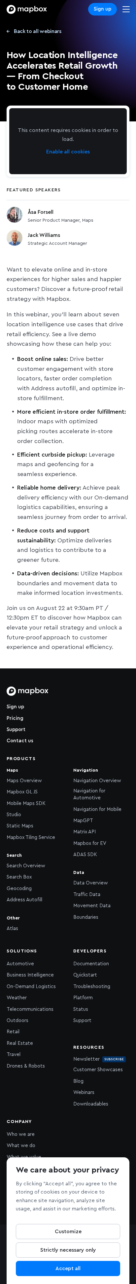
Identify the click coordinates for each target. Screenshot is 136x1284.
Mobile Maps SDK (26, 803)
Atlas (12, 928)
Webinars (83, 1092)
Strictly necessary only (68, 1250)
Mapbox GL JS (22, 791)
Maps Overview (24, 780)
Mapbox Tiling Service (31, 837)
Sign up (102, 9)
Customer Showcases (98, 1069)
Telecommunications (30, 1009)
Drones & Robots (26, 1066)
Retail (13, 1031)
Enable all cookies (68, 151)
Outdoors (17, 1020)
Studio (14, 814)
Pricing (15, 718)
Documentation (91, 963)
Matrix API (84, 831)
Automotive (20, 963)
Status (80, 1009)
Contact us (20, 740)
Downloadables (90, 1104)
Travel (13, 1054)
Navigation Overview (97, 780)
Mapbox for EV (89, 843)
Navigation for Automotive (89, 794)
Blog (78, 1081)
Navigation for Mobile (97, 809)
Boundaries (85, 917)
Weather (17, 997)
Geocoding (19, 888)
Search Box (19, 877)
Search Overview (26, 865)
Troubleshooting (91, 986)
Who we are (21, 1134)
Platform (83, 997)
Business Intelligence (30, 975)
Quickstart (85, 975)
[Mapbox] (27, 9)
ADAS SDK (85, 854)
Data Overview (90, 883)
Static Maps (20, 825)
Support (16, 729)
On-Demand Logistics (31, 986)
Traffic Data (86, 894)
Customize (68, 1231)
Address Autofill (24, 899)
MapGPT (83, 820)
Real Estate (20, 1043)
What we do (21, 1145)
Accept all (68, 1268)
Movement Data (92, 905)
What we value (24, 1157)
